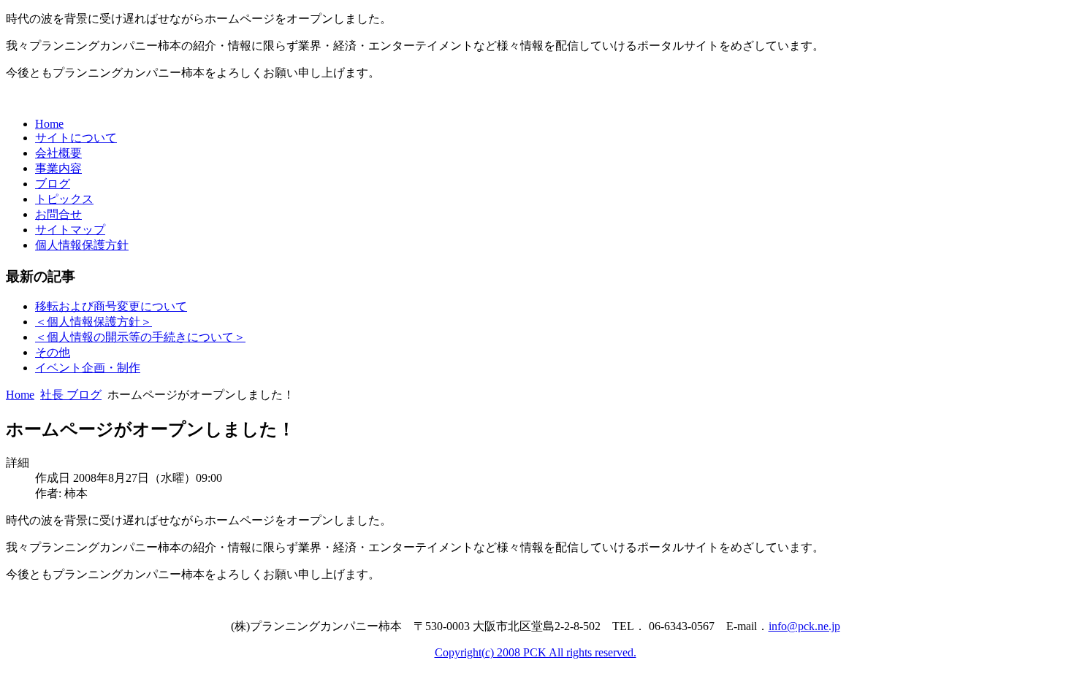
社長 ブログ (71, 394)
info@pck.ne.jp (804, 626)
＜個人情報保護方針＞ (93, 321)
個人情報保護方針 (82, 245)
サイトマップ (70, 229)
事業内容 (58, 168)
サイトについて (76, 137)
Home (49, 124)
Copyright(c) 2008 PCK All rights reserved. (535, 652)
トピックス (64, 199)
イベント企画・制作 (87, 367)
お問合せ (58, 214)
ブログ (52, 183)
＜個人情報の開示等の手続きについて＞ (140, 337)
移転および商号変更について (111, 306)
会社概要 (58, 153)
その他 (52, 352)
